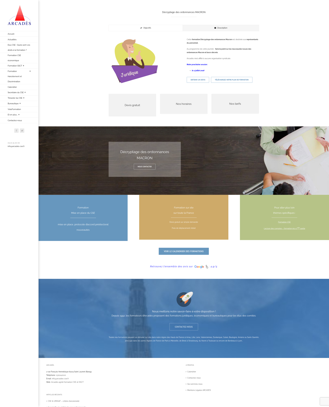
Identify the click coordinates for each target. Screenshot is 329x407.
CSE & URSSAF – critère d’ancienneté (63, 401)
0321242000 (61, 375)
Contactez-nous (194, 378)
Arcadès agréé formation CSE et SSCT (67, 382)
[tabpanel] (184, 61)
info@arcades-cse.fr (16, 146)
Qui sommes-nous (194, 384)
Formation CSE (284, 222)
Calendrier (191, 372)
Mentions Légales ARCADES (199, 390)
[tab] (146, 28)
